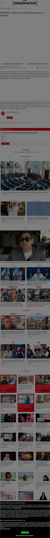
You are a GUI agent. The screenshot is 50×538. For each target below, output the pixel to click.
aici (24, 514)
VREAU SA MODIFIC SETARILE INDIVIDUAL (25, 535)
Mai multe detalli (17, 508)
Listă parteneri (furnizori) (5, 528)
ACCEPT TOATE (25, 532)
